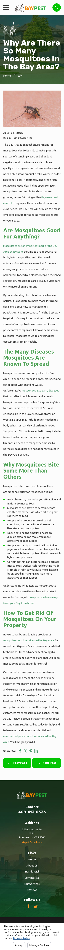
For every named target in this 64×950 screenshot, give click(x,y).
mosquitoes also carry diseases (40, 390)
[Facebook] (28, 906)
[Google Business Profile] (36, 906)
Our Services (32, 883)
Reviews (32, 889)
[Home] (30, 7)
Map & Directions (32, 842)
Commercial (32, 877)
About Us (32, 865)
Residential (32, 871)
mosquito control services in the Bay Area (28, 640)
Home (32, 859)
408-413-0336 (32, 812)
